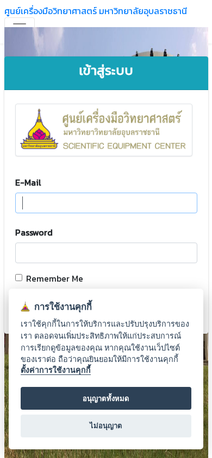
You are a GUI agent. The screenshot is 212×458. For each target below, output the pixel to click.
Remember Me (54, 278)
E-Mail (28, 182)
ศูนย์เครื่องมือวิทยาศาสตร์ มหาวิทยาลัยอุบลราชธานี (95, 10)
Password (34, 232)
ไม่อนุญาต (106, 425)
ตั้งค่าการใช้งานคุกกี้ (56, 369)
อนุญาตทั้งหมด (106, 398)
